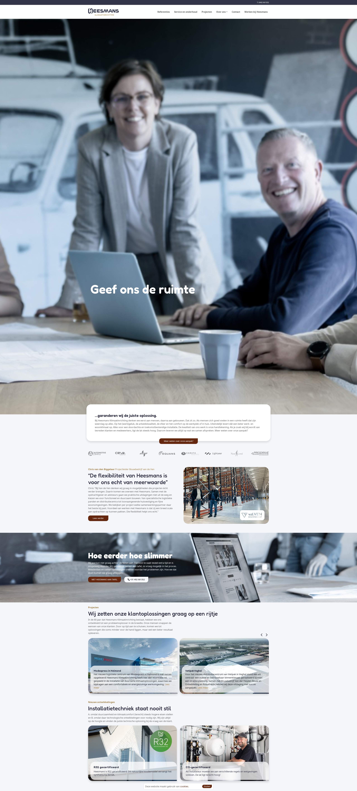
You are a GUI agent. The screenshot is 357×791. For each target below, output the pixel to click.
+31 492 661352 (137, 579)
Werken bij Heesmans (256, 11)
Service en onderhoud (185, 11)
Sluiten (207, 786)
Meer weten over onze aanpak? (178, 441)
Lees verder (98, 518)
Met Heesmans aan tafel (104, 579)
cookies (184, 786)
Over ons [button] (221, 11)
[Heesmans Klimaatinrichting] (103, 12)
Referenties (163, 11)
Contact (236, 11)
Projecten (207, 11)
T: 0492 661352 (263, 2)
